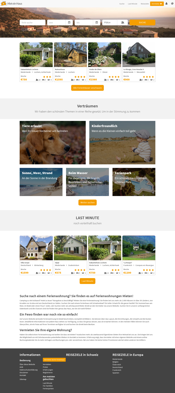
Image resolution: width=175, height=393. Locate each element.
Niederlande (117, 359)
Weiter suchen (87, 202)
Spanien (115, 373)
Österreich (116, 364)
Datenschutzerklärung (29, 370)
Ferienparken (48, 388)
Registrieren (48, 372)
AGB (21, 367)
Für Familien (48, 386)
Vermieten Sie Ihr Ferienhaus (54, 360)
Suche (121, 3)
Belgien (115, 362)
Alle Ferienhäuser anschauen (87, 87)
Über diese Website (27, 364)
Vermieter (156, 3)
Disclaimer (24, 372)
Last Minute (132, 3)
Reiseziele (145, 3)
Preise (45, 367)
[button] (166, 3)
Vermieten (47, 364)
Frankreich (116, 370)
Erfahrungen (48, 370)
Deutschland (117, 367)
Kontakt (23, 375)
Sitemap (23, 379)
